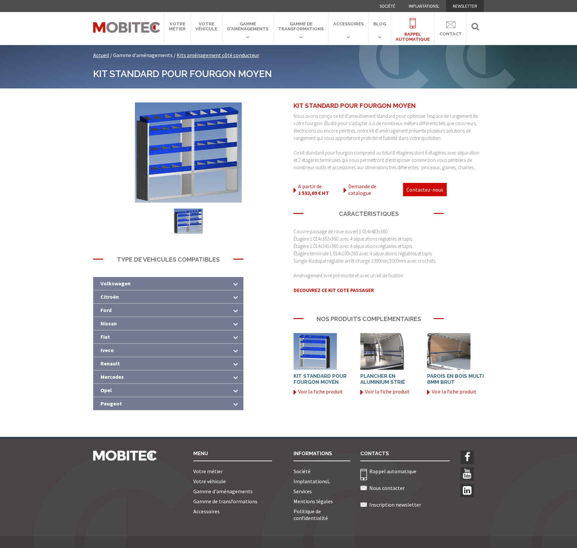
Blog (379, 23)
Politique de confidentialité (311, 514)
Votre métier (177, 26)
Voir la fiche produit (320, 391)
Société (387, 6)
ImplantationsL (424, 6)
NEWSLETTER (465, 6)
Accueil (101, 55)
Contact (450, 32)
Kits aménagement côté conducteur (218, 55)
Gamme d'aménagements (247, 26)
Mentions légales (313, 501)
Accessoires (348, 23)
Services (303, 491)
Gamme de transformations (301, 26)
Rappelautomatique (413, 33)
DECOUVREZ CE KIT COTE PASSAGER (334, 290)
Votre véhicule (206, 26)
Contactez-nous (424, 189)
